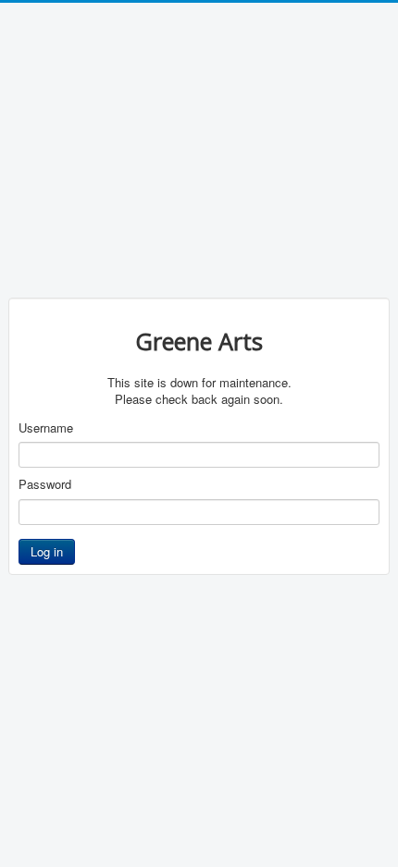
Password (45, 484)
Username (46, 428)
